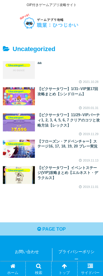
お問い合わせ (27, 251)
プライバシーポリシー (76, 255)
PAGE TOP (53, 229)
